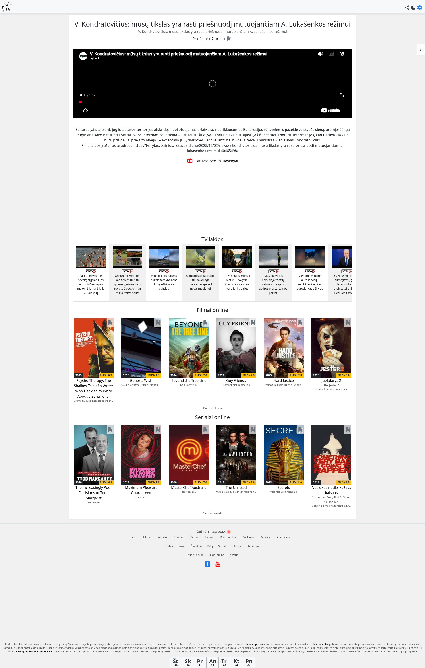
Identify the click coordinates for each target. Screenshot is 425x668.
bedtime (413, 7)
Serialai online (194, 555)
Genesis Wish (141, 380)
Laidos (209, 537)
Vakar (182, 546)
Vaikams (248, 537)
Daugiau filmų (212, 408)
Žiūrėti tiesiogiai (211, 532)
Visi (134, 537)
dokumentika (320, 644)
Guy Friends (236, 380)
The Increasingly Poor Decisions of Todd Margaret (93, 492)
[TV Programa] (7, 7)
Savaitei (223, 546)
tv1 (189, 644)
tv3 (175, 644)
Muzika (265, 537)
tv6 (194, 644)
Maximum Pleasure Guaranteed (141, 490)
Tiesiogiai (253, 546)
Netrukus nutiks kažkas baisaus (331, 494)
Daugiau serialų (212, 513)
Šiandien (196, 546)
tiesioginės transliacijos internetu (35, 651)
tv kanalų (239, 644)
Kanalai (237, 546)
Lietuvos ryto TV (206, 644)
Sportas (179, 537)
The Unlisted (236, 487)
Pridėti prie (209, 38)
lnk (170, 644)
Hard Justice (284, 380)
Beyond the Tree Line (188, 380)
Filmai (147, 537)
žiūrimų (218, 38)
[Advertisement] (212, 200)
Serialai (162, 537)
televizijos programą (55, 644)
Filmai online (216, 555)
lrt (185, 644)
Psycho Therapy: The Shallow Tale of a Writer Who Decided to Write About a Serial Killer (93, 388)
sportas (258, 644)
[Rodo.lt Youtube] (218, 564)
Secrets (284, 487)
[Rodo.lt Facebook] (208, 564)
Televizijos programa (405, 651)
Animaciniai (284, 537)
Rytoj (210, 546)
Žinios (194, 537)
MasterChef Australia (189, 487)
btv (180, 644)
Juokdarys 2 (331, 382)
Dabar (169, 546)
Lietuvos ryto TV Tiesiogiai (212, 160)
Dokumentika (228, 537)
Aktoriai (234, 555)
